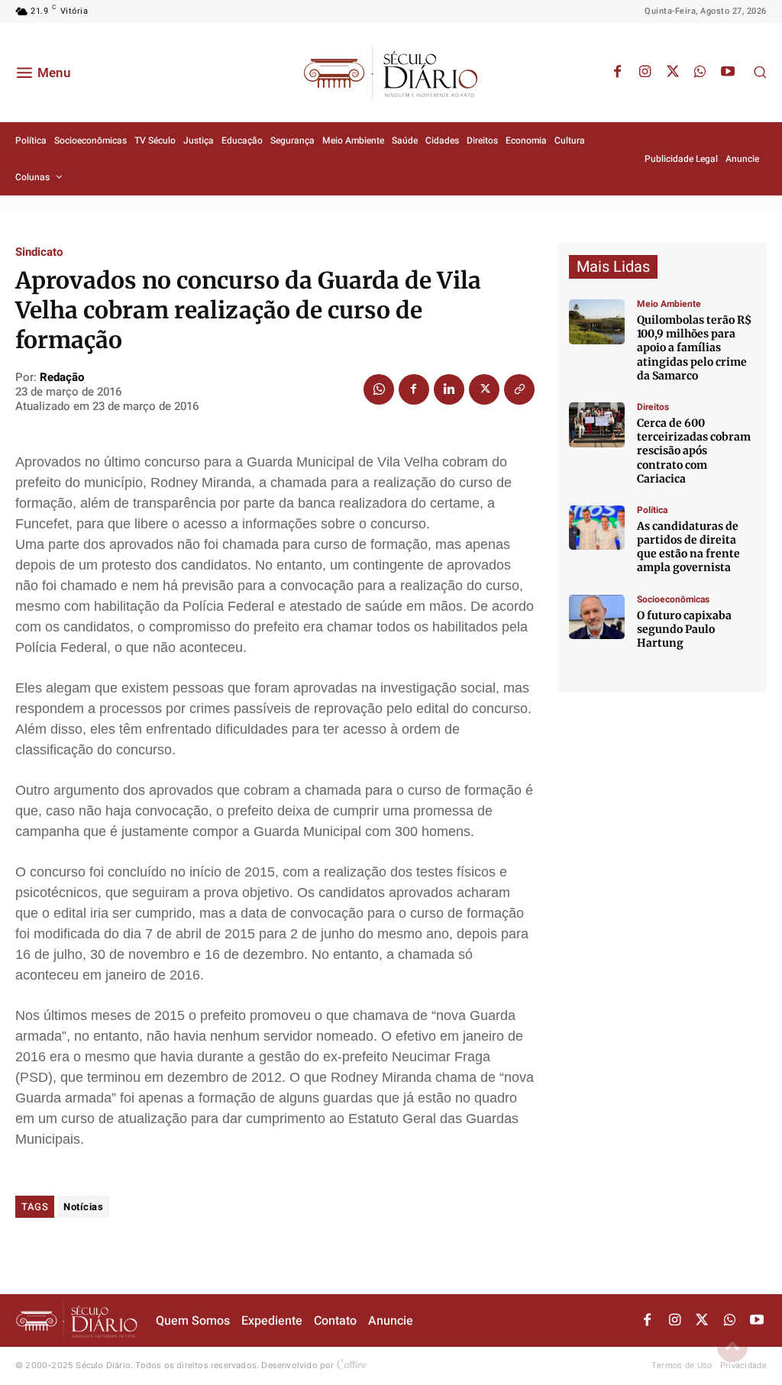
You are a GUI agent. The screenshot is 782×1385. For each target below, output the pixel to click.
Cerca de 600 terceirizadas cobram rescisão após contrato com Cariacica (694, 451)
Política (652, 510)
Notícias (83, 1206)
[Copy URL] (519, 389)
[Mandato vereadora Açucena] (597, 424)
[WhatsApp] (700, 72)
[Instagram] (645, 72)
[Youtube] (728, 72)
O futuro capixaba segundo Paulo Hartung (684, 629)
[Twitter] (673, 72)
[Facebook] (618, 72)
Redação (62, 377)
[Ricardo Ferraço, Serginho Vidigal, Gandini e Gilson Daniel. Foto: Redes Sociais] (597, 527)
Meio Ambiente (669, 303)
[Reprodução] (597, 617)
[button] (760, 72)
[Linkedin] (449, 389)
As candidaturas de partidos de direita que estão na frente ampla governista (688, 547)
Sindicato (39, 252)
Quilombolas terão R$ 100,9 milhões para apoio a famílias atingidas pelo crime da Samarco (694, 348)
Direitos (653, 407)
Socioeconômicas (673, 599)
